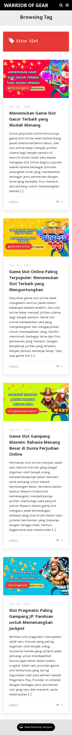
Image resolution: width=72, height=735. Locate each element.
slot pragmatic (17, 585)
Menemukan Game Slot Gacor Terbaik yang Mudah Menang (32, 119)
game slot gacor (18, 88)
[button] (67, 5)
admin (13, 202)
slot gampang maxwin (22, 411)
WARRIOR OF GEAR (26, 5)
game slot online (18, 246)
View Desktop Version (38, 727)
